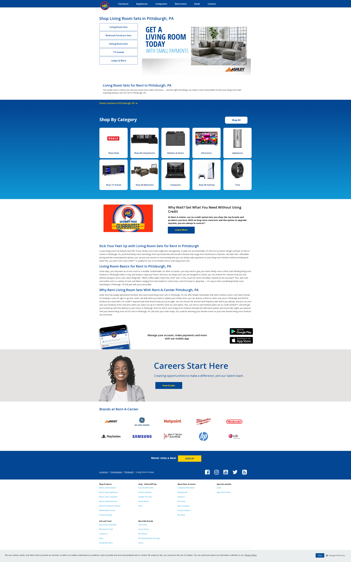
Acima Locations (184, 510)
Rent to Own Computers (108, 497)
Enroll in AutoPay (144, 492)
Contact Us (103, 534)
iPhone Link (241, 341)
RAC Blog (181, 515)
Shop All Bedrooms (145, 185)
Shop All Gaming (206, 185)
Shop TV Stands (113, 185)
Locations (103, 472)
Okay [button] (320, 555)
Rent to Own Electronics (108, 501)
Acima (140, 543)
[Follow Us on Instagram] (216, 474)
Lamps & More (118, 60)
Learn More (181, 229)
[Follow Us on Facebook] (207, 474)
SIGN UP (189, 458)
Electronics (206, 153)
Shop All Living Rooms (144, 153)
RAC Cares (182, 501)
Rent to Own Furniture (107, 488)
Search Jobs (168, 385)
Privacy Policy (251, 555)
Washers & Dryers (175, 153)
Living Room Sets (119, 27)
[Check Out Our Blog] (244, 474)
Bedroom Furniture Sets (118, 35)
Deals (219, 488)
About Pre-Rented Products (109, 506)
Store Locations (184, 506)
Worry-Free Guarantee (108, 525)
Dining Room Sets (118, 43)
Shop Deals (113, 153)
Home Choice (143, 529)
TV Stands (118, 52)
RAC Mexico (142, 534)
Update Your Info (145, 497)
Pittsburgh (128, 472)
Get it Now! (142, 525)
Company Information (186, 488)
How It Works (143, 501)
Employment (182, 492)
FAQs (140, 506)
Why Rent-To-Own (106, 529)
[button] (335, 555)
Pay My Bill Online (106, 543)
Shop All (236, 120)
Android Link (241, 332)
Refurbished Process (107, 510)
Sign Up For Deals (223, 492)
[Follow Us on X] (235, 474)
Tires (237, 185)
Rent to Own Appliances (108, 492)
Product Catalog (105, 515)
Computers (175, 185)
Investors (181, 497)
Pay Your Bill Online (145, 488)
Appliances (237, 153)
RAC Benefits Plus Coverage (149, 538)
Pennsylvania (116, 472)
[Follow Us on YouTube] (225, 474)
